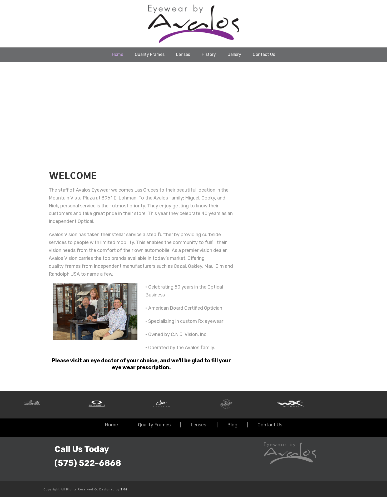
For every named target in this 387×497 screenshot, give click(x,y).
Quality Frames (150, 54)
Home (117, 54)
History (209, 54)
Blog (232, 425)
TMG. (125, 489)
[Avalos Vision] (193, 23)
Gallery (234, 54)
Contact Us (264, 54)
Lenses (183, 54)
